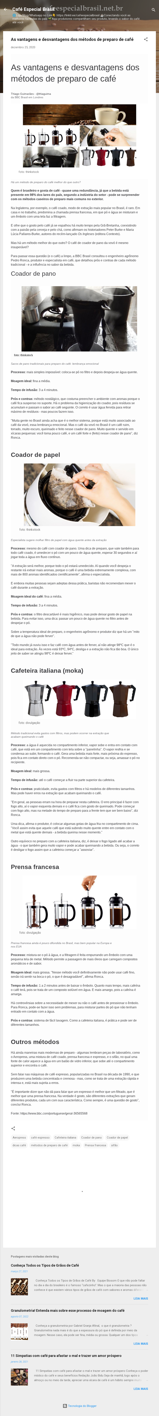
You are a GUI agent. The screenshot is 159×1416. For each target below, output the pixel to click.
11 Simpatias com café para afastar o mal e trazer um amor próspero (66, 1356)
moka (76, 1145)
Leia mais (141, 1298)
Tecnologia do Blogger (82, 1406)
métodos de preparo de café (49, 1145)
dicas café (19, 1145)
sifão (114, 1145)
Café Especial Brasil (33, 9)
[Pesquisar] (153, 10)
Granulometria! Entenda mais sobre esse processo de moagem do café (67, 1310)
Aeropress (19, 1137)
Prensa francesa (95, 1145)
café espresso (40, 1137)
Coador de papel (117, 1137)
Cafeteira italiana (65, 1137)
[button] (145, 40)
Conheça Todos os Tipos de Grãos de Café (45, 1265)
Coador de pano (91, 1137)
